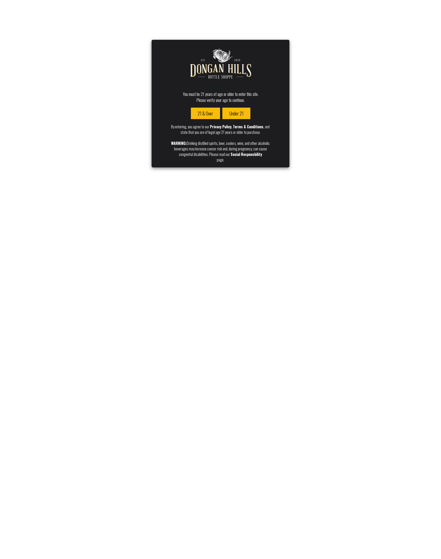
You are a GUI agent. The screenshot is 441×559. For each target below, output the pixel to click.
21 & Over (205, 113)
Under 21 (236, 113)
